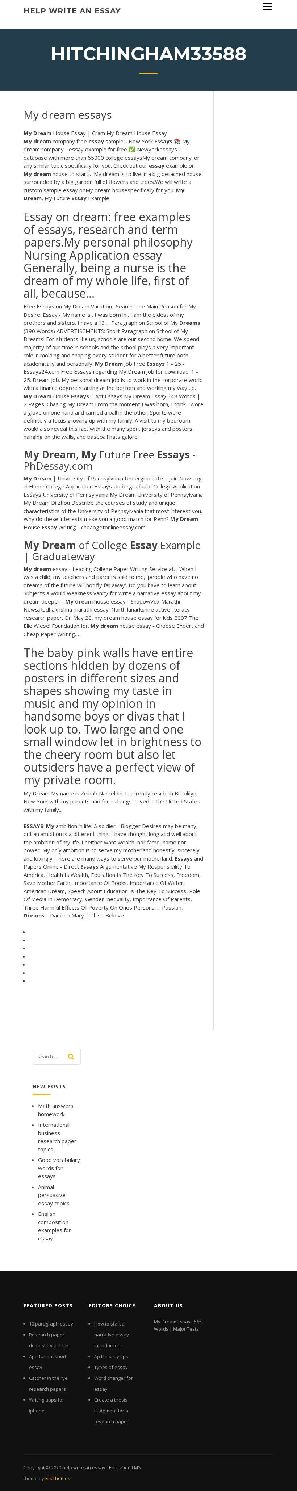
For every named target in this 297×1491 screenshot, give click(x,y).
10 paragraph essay (51, 1323)
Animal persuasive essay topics (54, 1195)
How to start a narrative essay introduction (111, 1334)
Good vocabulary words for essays (59, 1168)
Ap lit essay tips (111, 1356)
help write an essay (72, 11)
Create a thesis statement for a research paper (111, 1410)
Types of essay (111, 1367)
